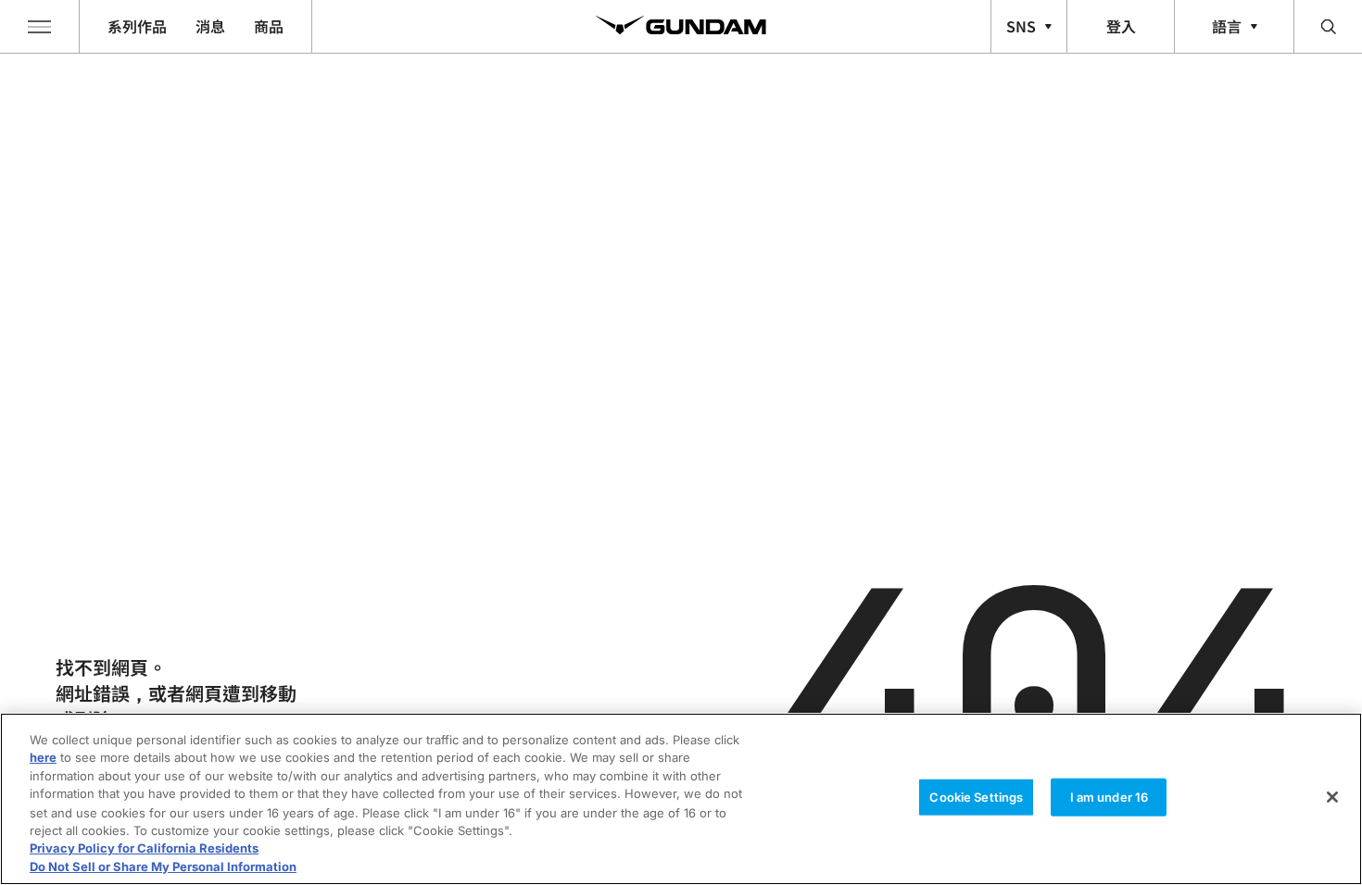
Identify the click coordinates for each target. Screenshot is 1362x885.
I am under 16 (1109, 797)
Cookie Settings (976, 797)
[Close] (1332, 797)
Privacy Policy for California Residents (144, 848)
